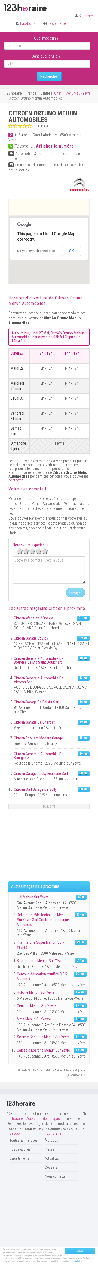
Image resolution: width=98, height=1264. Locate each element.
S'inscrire (86, 16)
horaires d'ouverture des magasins (38, 1118)
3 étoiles (35, 551)
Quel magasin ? (46, 38)
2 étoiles (28, 551)
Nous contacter (55, 1176)
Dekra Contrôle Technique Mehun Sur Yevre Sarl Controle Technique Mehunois (43, 920)
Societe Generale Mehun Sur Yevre (43, 1037)
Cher (57, 93)
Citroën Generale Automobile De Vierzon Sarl (38, 680)
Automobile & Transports (34, 153)
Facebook (27, 23)
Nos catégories (20, 1149)
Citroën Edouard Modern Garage (38, 738)
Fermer (80, 1251)
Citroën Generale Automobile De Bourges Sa (38, 756)
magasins (46, 608)
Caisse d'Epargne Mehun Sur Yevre (43, 1050)
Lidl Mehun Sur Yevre (32, 897)
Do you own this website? (37, 251)
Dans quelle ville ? (46, 56)
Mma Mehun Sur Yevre (34, 1019)
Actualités (52, 1158)
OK (71, 251)
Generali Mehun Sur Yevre (36, 1006)
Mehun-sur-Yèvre (77, 93)
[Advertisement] (53, 207)
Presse (49, 1149)
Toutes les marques (23, 1140)
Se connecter (57, 23)
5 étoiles (47, 551)
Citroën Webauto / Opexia (33, 618)
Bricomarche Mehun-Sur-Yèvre (40, 961)
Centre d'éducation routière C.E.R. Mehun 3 (42, 976)
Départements (19, 1158)
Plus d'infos (77, 1261)
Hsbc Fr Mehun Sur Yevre (36, 992)
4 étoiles (41, 551)
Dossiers (51, 1167)
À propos (51, 1140)
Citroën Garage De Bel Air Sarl (36, 702)
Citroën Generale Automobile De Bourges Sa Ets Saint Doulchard (38, 660)
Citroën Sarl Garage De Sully (35, 789)
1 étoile (22, 551)
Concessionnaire (68, 153)
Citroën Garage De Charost (34, 722)
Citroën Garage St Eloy (31, 638)
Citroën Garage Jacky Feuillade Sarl (41, 773)
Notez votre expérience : (31, 545)
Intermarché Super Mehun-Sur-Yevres (40, 945)
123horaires (25, 8)
